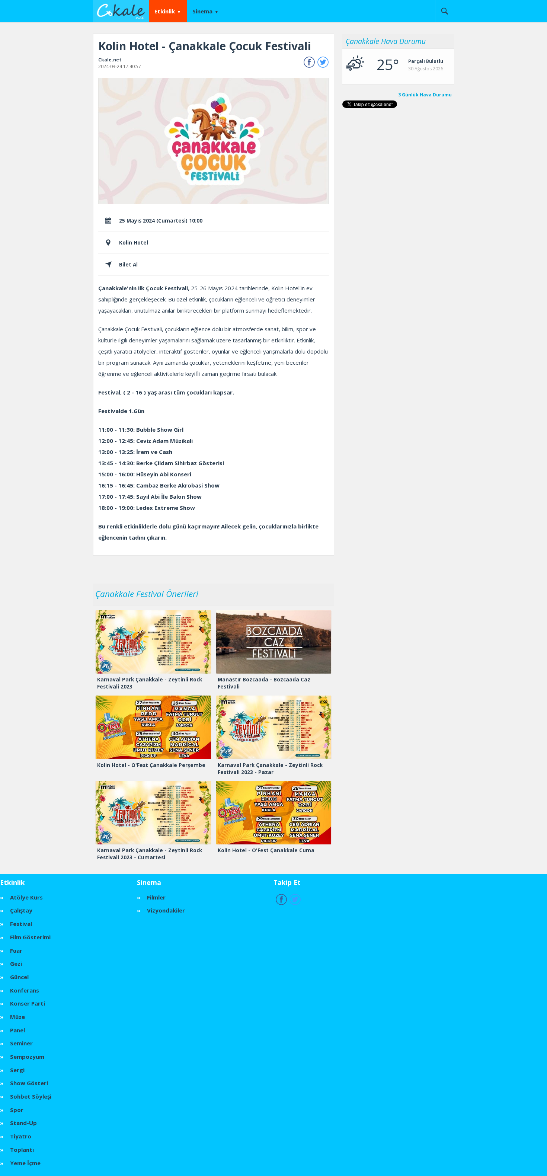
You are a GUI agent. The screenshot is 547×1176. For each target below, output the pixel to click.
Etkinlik (164, 11)
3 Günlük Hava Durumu (425, 95)
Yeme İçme (25, 1163)
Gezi (16, 963)
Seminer (21, 1043)
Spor (16, 1109)
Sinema (202, 11)
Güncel (19, 977)
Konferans (24, 990)
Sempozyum (27, 1056)
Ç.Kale (123, 11)
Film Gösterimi (30, 937)
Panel (17, 1030)
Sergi (17, 1070)
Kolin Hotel (133, 242)
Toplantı (22, 1149)
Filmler (156, 897)
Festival (21, 923)
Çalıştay (21, 910)
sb (444, 11)
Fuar (16, 950)
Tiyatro (20, 1136)
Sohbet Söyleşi (30, 1096)
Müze (17, 1016)
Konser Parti (27, 1003)
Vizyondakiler (166, 910)
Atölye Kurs (26, 897)
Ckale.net (109, 60)
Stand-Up (23, 1123)
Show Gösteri (29, 1083)
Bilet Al (128, 264)
